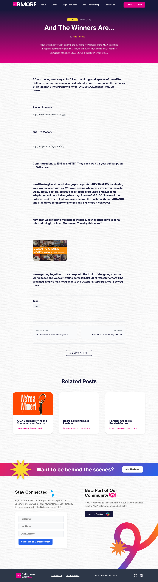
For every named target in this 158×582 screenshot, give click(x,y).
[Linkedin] (141, 575)
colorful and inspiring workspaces (84, 79)
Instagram (65, 199)
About (43, 5)
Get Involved (110, 5)
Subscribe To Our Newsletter (35, 542)
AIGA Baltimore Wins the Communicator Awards (32, 422)
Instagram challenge (64, 86)
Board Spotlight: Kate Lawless (76, 422)
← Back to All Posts (79, 352)
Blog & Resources (69, 5)
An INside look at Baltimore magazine (52, 334)
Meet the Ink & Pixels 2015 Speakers (107, 334)
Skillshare (42, 167)
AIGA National (72, 575)
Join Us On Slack (96, 514)
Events (54, 5)
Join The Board (132, 469)
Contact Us (56, 575)
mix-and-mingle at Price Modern (53, 223)
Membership (94, 5)
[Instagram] (135, 575)
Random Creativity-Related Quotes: (121, 422)
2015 (36, 306)
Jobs (84, 5)
